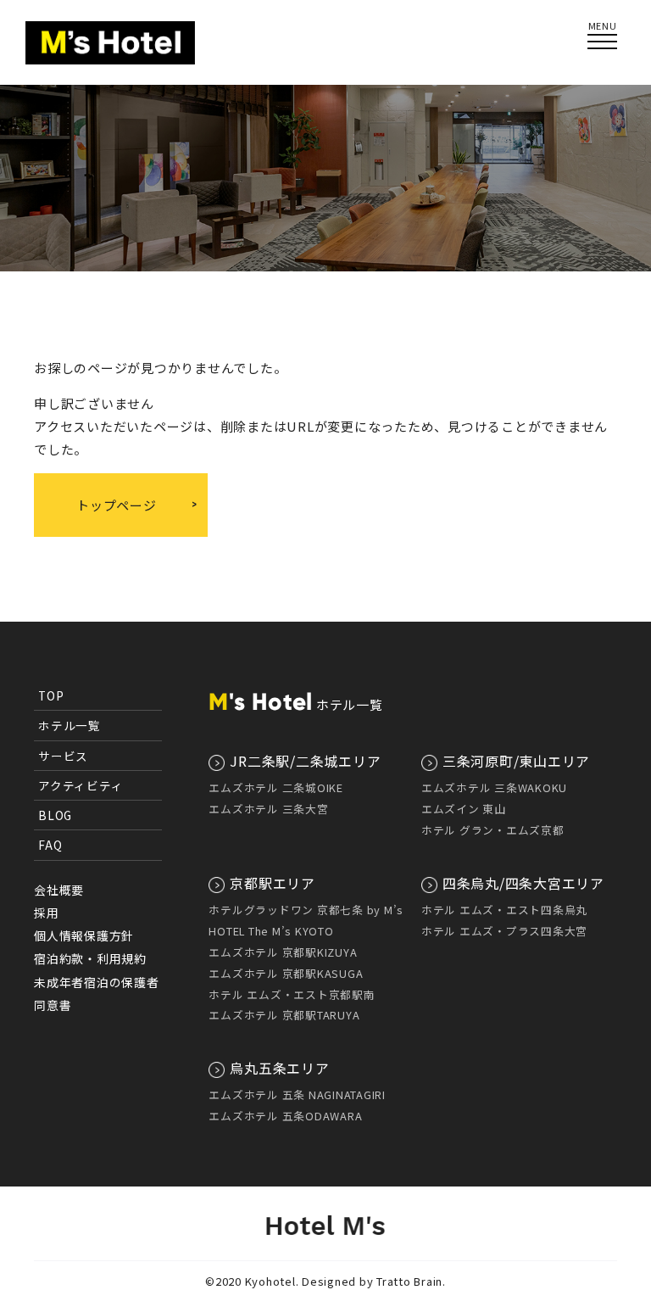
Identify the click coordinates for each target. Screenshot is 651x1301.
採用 (46, 912)
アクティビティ (80, 785)
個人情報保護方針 (84, 935)
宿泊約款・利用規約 (90, 958)
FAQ (50, 844)
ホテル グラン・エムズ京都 (493, 830)
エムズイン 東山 (463, 809)
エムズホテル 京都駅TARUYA (284, 1015)
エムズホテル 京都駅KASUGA (286, 973)
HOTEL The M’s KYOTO (271, 931)
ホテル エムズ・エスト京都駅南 (292, 994)
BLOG (55, 815)
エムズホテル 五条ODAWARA (285, 1116)
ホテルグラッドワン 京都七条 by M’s (306, 910)
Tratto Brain (409, 1281)
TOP (51, 695)
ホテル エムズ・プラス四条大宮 (504, 931)
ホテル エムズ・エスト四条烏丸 (504, 910)
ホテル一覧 (69, 725)
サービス (63, 755)
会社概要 (59, 889)
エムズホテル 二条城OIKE (276, 787)
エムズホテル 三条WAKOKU (494, 787)
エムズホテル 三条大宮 (268, 809)
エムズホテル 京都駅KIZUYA (283, 952)
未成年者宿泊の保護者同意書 (96, 993)
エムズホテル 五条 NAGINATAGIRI (297, 1094)
